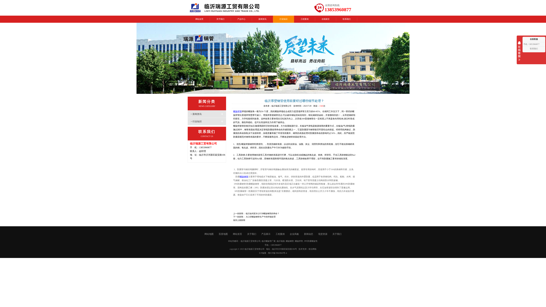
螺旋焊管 (237, 111)
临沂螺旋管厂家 (269, 241)
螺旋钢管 (244, 177)
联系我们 (534, 49)
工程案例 (280, 234)
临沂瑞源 (281, 241)
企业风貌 (294, 234)
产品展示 (265, 234)
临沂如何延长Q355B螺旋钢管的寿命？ (262, 213)
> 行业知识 (196, 121)
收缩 (519, 52)
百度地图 (223, 234)
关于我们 (251, 234)
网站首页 (237, 234)
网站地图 (209, 234)
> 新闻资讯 (196, 114)
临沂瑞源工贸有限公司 (250, 241)
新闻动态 (308, 234)
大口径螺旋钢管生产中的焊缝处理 (261, 217)
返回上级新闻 (239, 220)
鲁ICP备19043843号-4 (277, 253)
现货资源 (322, 234)
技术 (301, 249)
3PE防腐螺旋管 (310, 241)
